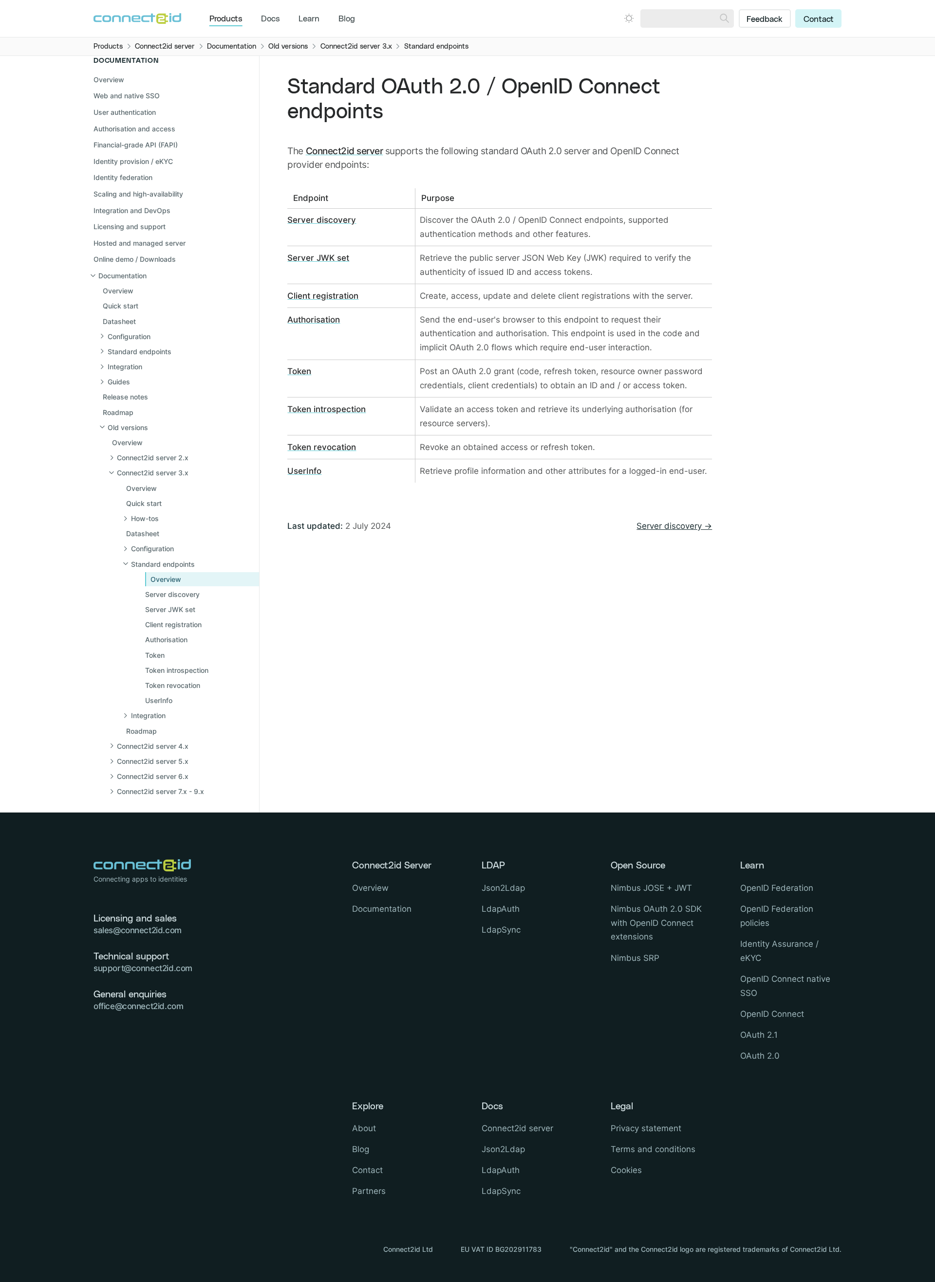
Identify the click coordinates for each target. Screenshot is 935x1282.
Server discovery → (674, 526)
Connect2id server (344, 151)
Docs (270, 19)
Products (226, 19)
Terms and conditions (653, 1149)
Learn (309, 19)
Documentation (381, 909)
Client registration (322, 296)
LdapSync (501, 930)
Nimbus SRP (635, 958)
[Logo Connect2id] (137, 18)
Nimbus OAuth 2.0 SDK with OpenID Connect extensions (656, 923)
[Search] (724, 18)
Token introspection (326, 409)
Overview (109, 79)
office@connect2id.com (138, 1006)
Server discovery (321, 220)
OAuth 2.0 (760, 1056)
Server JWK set (318, 258)
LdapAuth (501, 909)
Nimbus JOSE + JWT (651, 888)
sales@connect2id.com (138, 930)
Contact (819, 19)
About (364, 1128)
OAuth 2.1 (759, 1035)
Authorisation (313, 320)
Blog (346, 19)
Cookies (626, 1170)
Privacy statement (646, 1128)
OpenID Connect (772, 1014)
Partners (369, 1191)
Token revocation (321, 447)
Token (299, 371)
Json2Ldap (503, 888)
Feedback (765, 19)
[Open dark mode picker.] (629, 18)
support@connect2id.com (143, 968)
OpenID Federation (776, 888)
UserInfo (304, 471)
